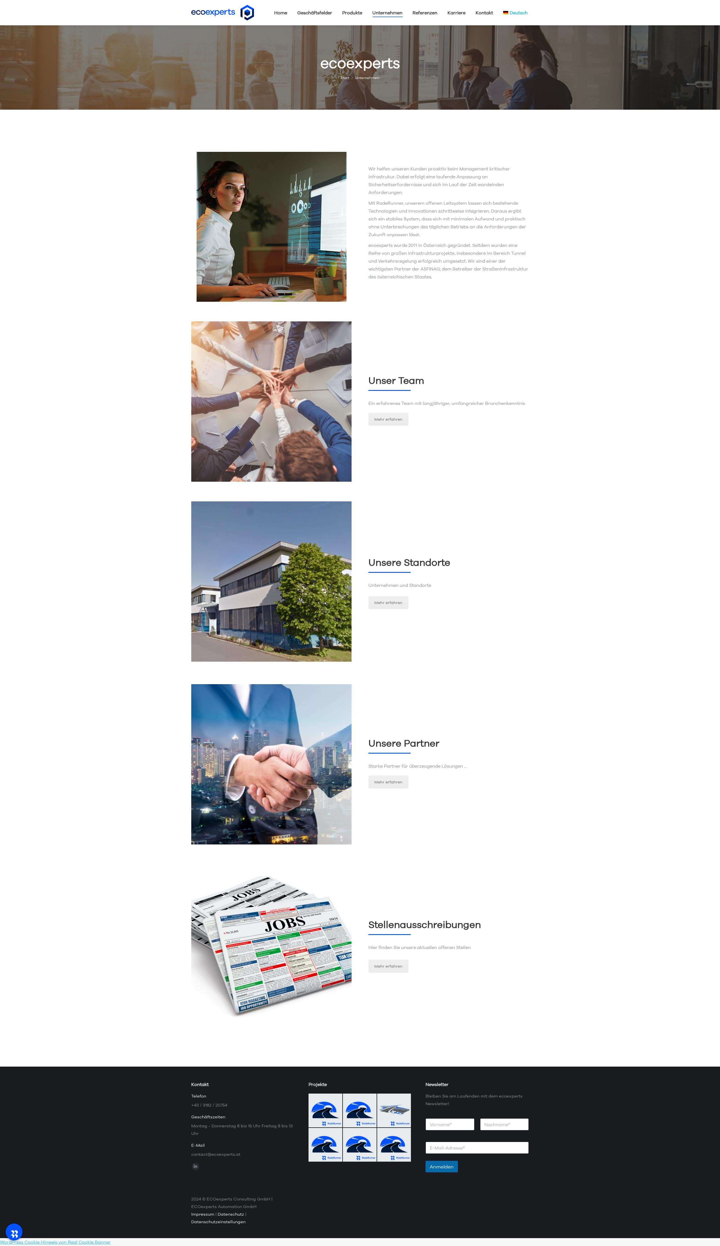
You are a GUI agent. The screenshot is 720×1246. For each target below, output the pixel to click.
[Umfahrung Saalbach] (360, 1111)
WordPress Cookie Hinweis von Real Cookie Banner (55, 1242)
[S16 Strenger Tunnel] (360, 1145)
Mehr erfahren (388, 419)
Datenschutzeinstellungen (218, 1221)
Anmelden (442, 1166)
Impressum (202, 1214)
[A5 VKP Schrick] (394, 1111)
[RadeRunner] (14, 1232)
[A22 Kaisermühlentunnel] (326, 1145)
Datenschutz (231, 1214)
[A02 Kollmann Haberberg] (394, 1145)
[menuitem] (515, 12)
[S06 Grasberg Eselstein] (326, 1111)
